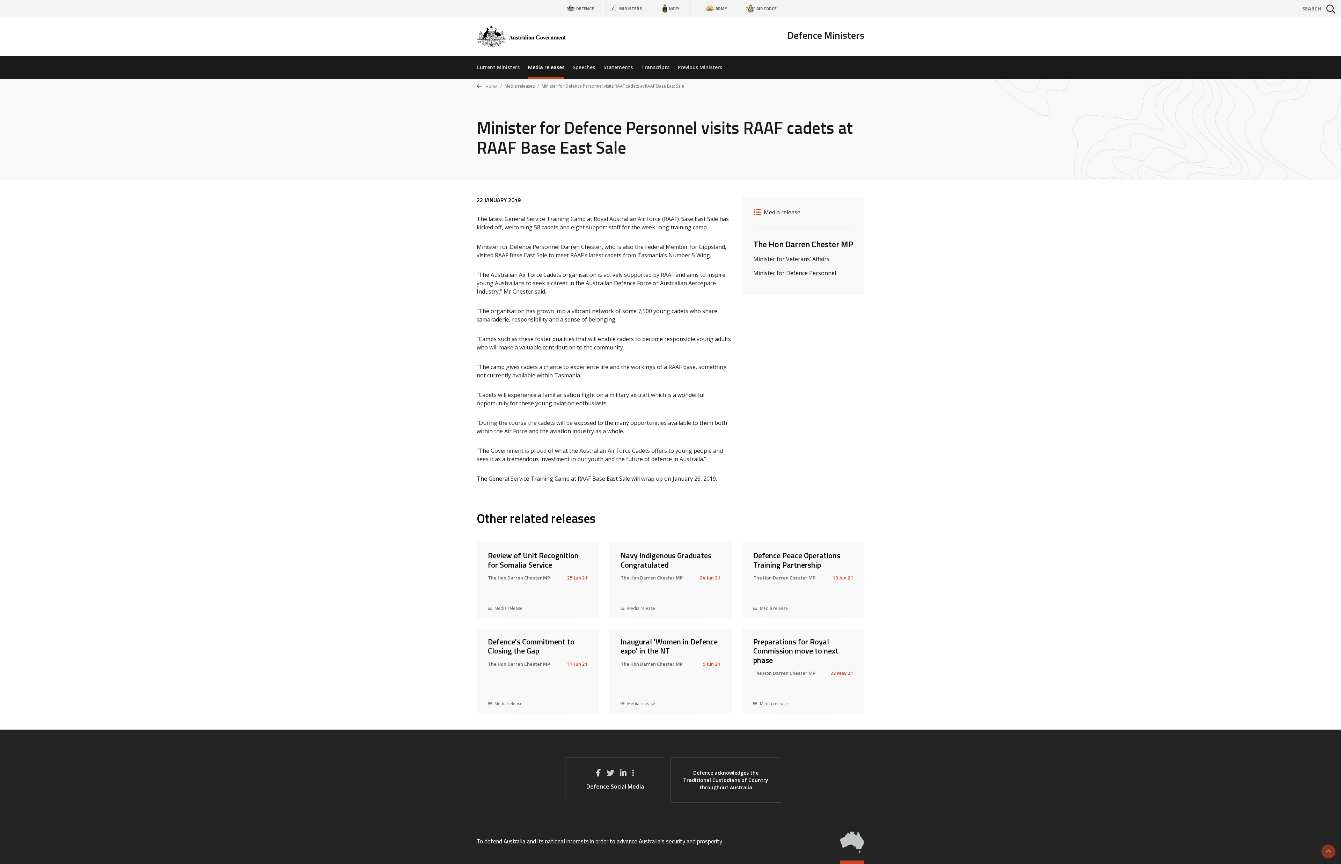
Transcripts (655, 67)
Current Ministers (498, 67)
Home (491, 86)
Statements (618, 67)
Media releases (546, 67)
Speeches (584, 67)
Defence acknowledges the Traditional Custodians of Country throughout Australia (725, 780)
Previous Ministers (700, 67)
